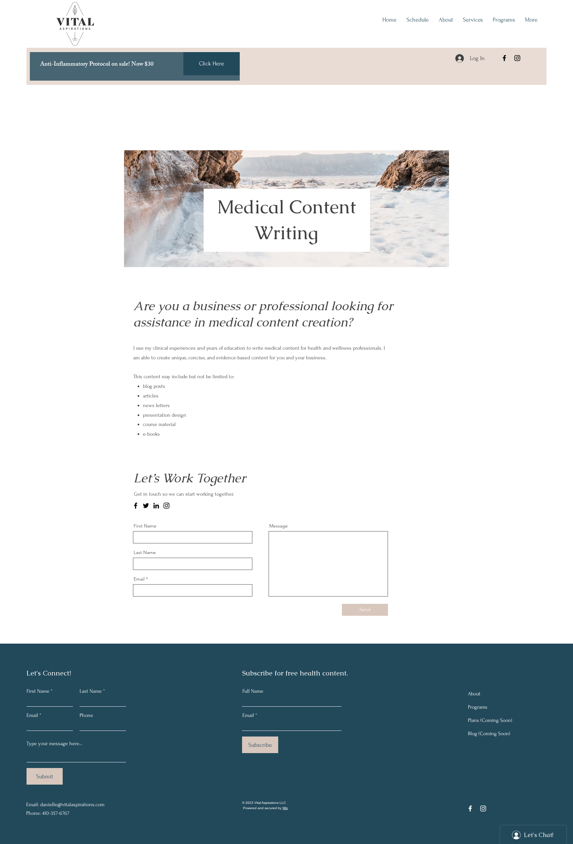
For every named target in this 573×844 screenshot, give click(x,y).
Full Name (252, 691)
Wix (285, 808)
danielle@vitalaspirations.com (72, 805)
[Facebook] (504, 58)
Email (139, 579)
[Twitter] (146, 506)
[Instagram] (517, 58)
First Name (145, 526)
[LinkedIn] (156, 506)
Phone (86, 715)
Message (278, 526)
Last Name (145, 552)
